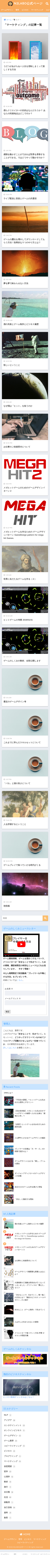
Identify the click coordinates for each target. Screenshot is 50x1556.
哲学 (17, 10)
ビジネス (25, 10)
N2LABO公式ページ (28, 3)
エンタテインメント (14, 1425)
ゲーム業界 (10, 1441)
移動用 (8, 1502)
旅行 (7, 1487)
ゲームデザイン (7, 10)
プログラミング (12, 1456)
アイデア (9, 1420)
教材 (7, 1482)
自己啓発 (9, 1507)
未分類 (8, 1492)
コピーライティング (14, 1446)
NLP (7, 1415)
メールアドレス (13, 998)
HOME (26, 1534)
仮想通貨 (9, 1466)
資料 (7, 1513)
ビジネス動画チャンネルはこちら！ (18, 1397)
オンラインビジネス (14, 1430)
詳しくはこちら (10, 1048)
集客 (7, 1518)
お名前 (9, 989)
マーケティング (37, 10)
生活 (7, 1497)
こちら (20, 980)
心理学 (8, 1477)
